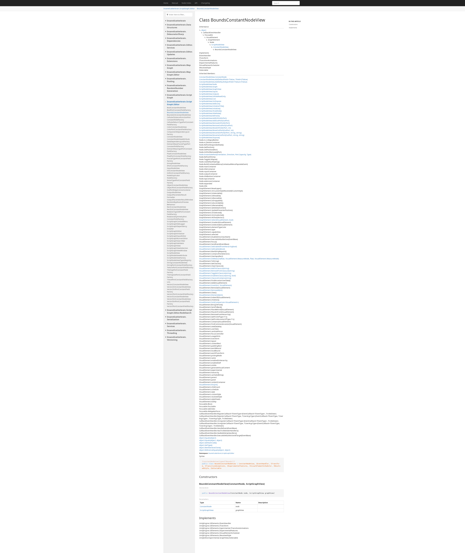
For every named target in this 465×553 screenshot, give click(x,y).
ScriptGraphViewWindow (177, 250)
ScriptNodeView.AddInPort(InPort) (213, 118)
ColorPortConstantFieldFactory (179, 129)
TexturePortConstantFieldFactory (180, 267)
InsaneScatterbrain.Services (176, 325)
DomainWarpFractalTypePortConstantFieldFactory (178, 145)
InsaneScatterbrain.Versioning (176, 338)
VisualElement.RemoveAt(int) (210, 290)
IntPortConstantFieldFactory (178, 173)
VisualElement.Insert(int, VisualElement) (215, 285)
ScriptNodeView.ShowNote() (210, 111)
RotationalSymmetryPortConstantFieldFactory (177, 217)
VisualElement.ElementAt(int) (211, 295)
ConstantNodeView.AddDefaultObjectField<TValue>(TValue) (223, 82)
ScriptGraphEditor (174, 231)
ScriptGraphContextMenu (177, 221)
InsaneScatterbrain (176, 20)
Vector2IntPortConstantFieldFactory (178, 290)
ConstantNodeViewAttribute (178, 139)
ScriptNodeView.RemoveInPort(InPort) (214, 123)
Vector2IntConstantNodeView (179, 287)
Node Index (186, 3)
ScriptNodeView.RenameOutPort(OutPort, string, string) (221, 135)
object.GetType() (205, 445)
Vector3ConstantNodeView (177, 296)
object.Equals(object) (207, 438)
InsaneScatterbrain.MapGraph (179, 66)
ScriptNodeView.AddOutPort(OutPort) (214, 120)
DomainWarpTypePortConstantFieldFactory (179, 150)
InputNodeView (173, 168)
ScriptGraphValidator (175, 243)
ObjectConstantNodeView (177, 185)
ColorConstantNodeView (177, 127)
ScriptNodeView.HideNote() (210, 113)
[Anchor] (197, 476)
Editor (232, 453)
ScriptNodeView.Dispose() (209, 137)
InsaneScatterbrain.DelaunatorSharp (176, 33)
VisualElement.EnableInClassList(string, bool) (217, 275)
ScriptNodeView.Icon (207, 99)
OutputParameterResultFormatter (176, 196)
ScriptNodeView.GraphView (210, 89)
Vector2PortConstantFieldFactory (180, 294)
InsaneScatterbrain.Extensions (176, 59)
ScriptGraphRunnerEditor (177, 238)
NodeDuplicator (173, 175)
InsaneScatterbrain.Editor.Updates (180, 53)
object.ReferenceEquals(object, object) (214, 450)
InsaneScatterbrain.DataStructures (179, 26)
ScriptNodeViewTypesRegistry (179, 260)
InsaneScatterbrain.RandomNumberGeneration (176, 88)
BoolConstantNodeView (176, 107)
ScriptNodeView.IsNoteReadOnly (212, 96)
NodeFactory (172, 178)
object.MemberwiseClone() (210, 447)
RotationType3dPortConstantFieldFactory (178, 213)
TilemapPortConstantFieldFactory (177, 271)
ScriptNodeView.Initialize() (209, 108)
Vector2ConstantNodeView (177, 284)
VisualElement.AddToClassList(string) (214, 268)
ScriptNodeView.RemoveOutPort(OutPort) (215, 125)
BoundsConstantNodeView (208, 8)
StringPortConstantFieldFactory (179, 265)
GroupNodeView (173, 163)
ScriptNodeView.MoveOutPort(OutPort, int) (216, 130)
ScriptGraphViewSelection (177, 248)
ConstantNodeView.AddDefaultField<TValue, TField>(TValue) (223, 79)
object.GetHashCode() (208, 443)
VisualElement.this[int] (208, 384)
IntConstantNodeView (176, 170)
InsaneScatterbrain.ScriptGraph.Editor (179, 8)
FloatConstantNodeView (176, 153)
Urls (168, 282)
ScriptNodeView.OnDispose (210, 101)
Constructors (293, 24)
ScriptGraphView (174, 246)
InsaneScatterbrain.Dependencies (176, 39)
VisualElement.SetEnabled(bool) (212, 249)
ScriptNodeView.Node (208, 84)
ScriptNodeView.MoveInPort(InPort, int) (215, 128)
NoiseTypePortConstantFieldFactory (178, 181)
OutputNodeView (174, 192)
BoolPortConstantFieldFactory (179, 110)
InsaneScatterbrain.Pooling (176, 80)
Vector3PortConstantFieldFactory (180, 306)
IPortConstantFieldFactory (177, 166)
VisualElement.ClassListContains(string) (215, 278)
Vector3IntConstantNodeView (179, 299)
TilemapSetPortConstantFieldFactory (178, 276)
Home (165, 3)
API (196, 3)
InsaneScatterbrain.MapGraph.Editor (179, 73)
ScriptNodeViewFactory (176, 258)
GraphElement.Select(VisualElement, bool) (216, 220)
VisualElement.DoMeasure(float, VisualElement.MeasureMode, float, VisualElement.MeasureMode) (239, 258)
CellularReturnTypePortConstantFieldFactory (180, 123)
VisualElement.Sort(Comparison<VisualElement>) (219, 302)
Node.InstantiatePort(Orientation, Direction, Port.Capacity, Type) (225, 154)
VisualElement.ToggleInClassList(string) (215, 273)
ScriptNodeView (173, 253)
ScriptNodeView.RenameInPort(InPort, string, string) (220, 133)
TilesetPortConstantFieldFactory (180, 279)
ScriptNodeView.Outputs (209, 94)
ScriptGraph (226, 453)
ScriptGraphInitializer (176, 233)
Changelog (205, 3)
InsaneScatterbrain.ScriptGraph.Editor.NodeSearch (179, 311)
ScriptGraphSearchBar (176, 241)
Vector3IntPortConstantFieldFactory (178, 302)
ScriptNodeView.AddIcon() (209, 103)
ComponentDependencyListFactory (178, 133)
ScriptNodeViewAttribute (177, 255)
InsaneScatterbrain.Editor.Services (180, 46)
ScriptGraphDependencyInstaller (177, 227)
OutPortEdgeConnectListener (179, 190)
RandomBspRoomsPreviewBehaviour (178, 203)
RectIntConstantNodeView (177, 209)
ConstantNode (206, 506)
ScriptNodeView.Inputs (208, 91)
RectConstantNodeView (176, 207)
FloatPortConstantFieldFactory (179, 156)
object (203, 30)
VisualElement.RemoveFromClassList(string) (217, 271)
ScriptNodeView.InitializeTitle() (211, 106)
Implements (293, 28)
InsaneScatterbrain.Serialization (176, 318)
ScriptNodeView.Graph (208, 87)
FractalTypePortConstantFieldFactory (179, 159)
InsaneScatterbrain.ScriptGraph (179, 96)
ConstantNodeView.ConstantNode (213, 77)
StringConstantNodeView (177, 262)
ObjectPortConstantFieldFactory (180, 187)
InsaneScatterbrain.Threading (176, 331)
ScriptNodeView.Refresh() (209, 116)
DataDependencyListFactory (178, 141)
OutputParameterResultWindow (180, 200)
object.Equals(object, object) (210, 440)
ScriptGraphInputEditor (176, 236)
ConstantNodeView (174, 137)
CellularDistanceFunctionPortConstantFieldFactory (179, 118)
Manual (175, 3)
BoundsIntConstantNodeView (179, 115)
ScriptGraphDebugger (176, 224)
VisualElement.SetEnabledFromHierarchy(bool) (218, 246)
